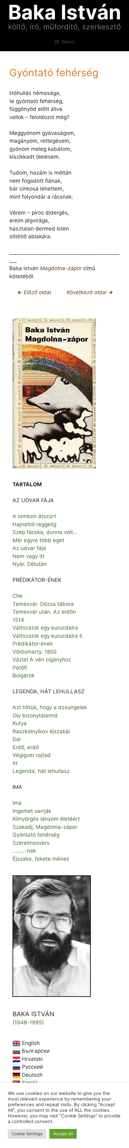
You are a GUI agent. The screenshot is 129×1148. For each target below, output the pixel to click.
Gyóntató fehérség (36, 835)
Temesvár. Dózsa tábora (43, 604)
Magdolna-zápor (61, 268)
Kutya (20, 723)
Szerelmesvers (31, 843)
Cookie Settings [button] (27, 1133)
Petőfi (20, 668)
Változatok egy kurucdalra (45, 628)
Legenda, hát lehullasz (41, 771)
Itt (15, 763)
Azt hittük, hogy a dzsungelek (50, 707)
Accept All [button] (63, 1133)
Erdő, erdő (26, 747)
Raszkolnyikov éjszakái (41, 731)
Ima (17, 803)
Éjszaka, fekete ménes (41, 859)
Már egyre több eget (38, 540)
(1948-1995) (28, 1022)
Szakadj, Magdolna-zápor (45, 827)
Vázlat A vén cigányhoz (42, 659)
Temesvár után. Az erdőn (44, 612)
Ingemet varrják (32, 811)
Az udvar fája (29, 548)
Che (18, 596)
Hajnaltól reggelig (34, 524)
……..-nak (24, 851)
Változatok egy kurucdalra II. (48, 636)
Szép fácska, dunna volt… (45, 532)
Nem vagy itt (28, 556)
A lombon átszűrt (34, 516)
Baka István (64, 12)
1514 (18, 620)
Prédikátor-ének (33, 644)
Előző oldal (36, 292)
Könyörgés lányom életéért (46, 819)
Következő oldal (87, 292)
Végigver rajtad (32, 755)
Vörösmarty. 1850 (35, 652)
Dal (17, 739)
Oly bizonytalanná (35, 715)
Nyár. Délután (30, 564)
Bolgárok (23, 675)
